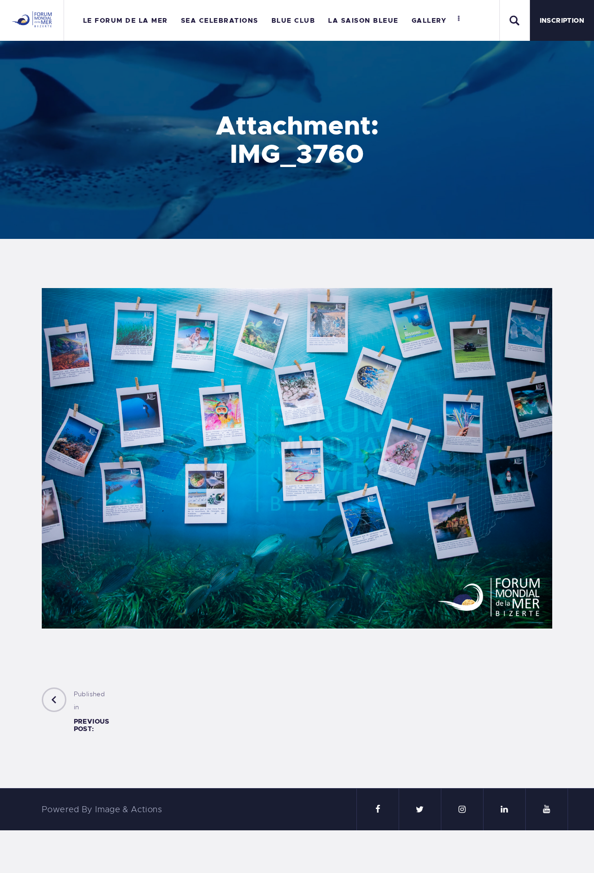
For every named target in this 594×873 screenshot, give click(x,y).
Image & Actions (128, 809)
